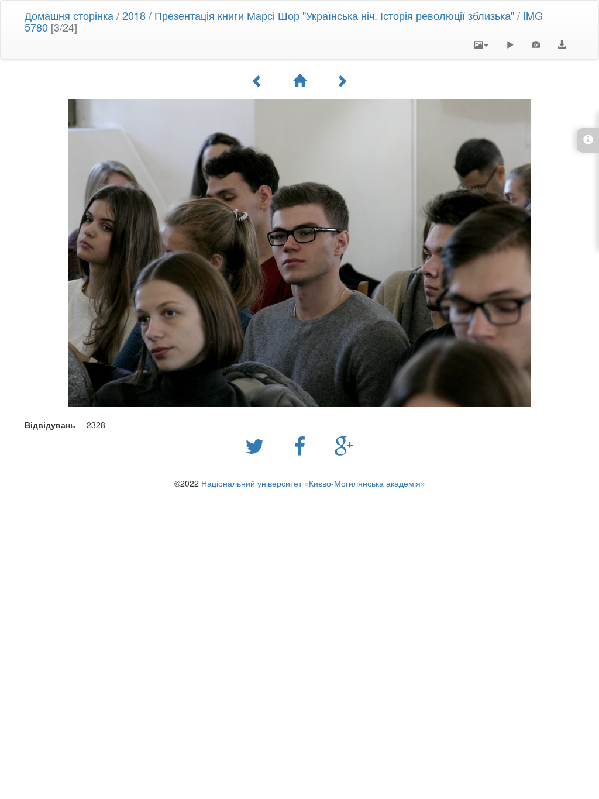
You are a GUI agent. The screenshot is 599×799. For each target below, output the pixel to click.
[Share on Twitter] (257, 445)
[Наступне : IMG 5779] (342, 80)
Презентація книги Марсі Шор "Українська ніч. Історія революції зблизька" (334, 15)
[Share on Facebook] (302, 445)
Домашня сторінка (69, 15)
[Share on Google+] (344, 445)
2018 (134, 15)
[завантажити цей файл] (561, 44)
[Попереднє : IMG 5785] (257, 80)
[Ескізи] (299, 80)
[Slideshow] (510, 44)
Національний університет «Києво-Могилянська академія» (313, 483)
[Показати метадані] (536, 44)
